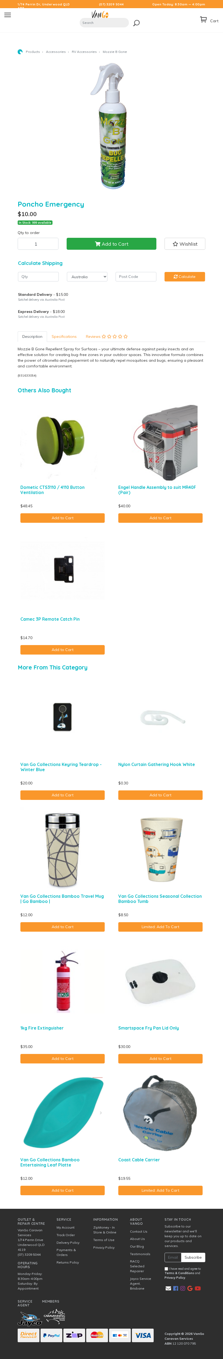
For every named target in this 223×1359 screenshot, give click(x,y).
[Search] (135, 22)
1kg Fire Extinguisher (42, 1028)
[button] (185, 244)
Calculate (187, 276)
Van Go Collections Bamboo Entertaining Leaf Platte (50, 1162)
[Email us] (168, 1288)
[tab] (32, 336)
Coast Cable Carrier (139, 1159)
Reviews (94, 336)
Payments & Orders (66, 1252)
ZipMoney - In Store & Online (104, 1229)
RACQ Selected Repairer (137, 1266)
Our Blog (137, 1246)
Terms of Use (103, 1240)
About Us (137, 1239)
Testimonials (140, 1254)
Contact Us (138, 1231)
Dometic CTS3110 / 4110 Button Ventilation (52, 490)
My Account (66, 1227)
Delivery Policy (68, 1243)
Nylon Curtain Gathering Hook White (156, 764)
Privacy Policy (103, 1247)
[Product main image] (111, 126)
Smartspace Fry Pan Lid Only (148, 1028)
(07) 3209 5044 (111, 4)
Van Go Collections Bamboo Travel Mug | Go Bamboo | (62, 898)
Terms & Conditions (179, 1273)
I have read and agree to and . (183, 1273)
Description (32, 336)
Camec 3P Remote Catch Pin (50, 619)
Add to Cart (114, 244)
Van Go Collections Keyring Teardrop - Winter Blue (61, 767)
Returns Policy (68, 1262)
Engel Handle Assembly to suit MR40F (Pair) (157, 490)
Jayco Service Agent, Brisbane (140, 1283)
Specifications (64, 336)
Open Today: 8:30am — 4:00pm (178, 4)
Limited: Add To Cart (160, 926)
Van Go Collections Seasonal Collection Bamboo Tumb (160, 898)
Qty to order (29, 232)
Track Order (66, 1235)
